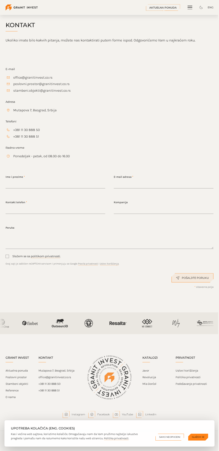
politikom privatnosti (45, 256)
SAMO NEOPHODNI (169, 437)
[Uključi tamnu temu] (201, 7)
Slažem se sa (21, 256)
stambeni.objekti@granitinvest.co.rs (42, 90)
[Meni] (190, 7)
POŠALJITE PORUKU (195, 277)
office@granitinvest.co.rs (33, 77)
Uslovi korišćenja (109, 263)
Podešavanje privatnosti (191, 384)
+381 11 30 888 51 (26, 136)
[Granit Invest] (22, 7)
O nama (11, 397)
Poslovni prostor (16, 377)
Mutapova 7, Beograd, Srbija (35, 110)
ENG (210, 7)
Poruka (10, 227)
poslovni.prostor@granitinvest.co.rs (41, 84)
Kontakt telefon (16, 202)
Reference (12, 390)
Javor (145, 370)
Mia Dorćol (149, 384)
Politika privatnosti (188, 377)
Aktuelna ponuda (17, 370)
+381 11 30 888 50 (26, 130)
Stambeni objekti (17, 384)
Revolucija (149, 377)
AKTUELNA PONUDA (163, 7)
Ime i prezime (15, 176)
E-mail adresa (123, 176)
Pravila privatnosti (88, 263)
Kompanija (121, 202)
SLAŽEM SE (198, 437)
